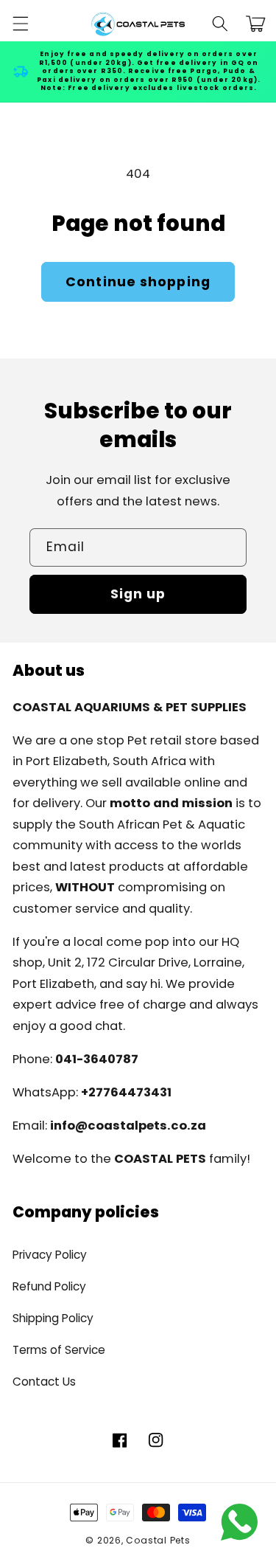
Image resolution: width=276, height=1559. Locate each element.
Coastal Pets (158, 1540)
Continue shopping (138, 282)
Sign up (138, 594)
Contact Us (44, 1381)
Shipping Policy (53, 1318)
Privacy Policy (50, 1254)
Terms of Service (59, 1350)
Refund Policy (49, 1286)
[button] (20, 23)
